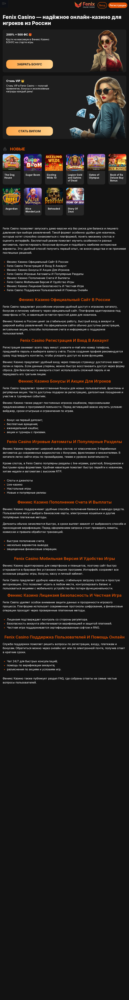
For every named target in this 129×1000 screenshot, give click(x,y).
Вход (102, 5)
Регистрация (118, 5)
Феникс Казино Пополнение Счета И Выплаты (38, 278)
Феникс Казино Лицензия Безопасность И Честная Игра (45, 286)
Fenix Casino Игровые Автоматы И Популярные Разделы (45, 274)
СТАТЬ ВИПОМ (29, 131)
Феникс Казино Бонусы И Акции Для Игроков (38, 270)
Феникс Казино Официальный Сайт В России (37, 261)
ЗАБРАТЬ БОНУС (29, 64)
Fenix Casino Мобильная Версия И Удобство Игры (40, 282)
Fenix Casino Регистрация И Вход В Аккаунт (37, 266)
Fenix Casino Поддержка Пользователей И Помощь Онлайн (47, 290)
